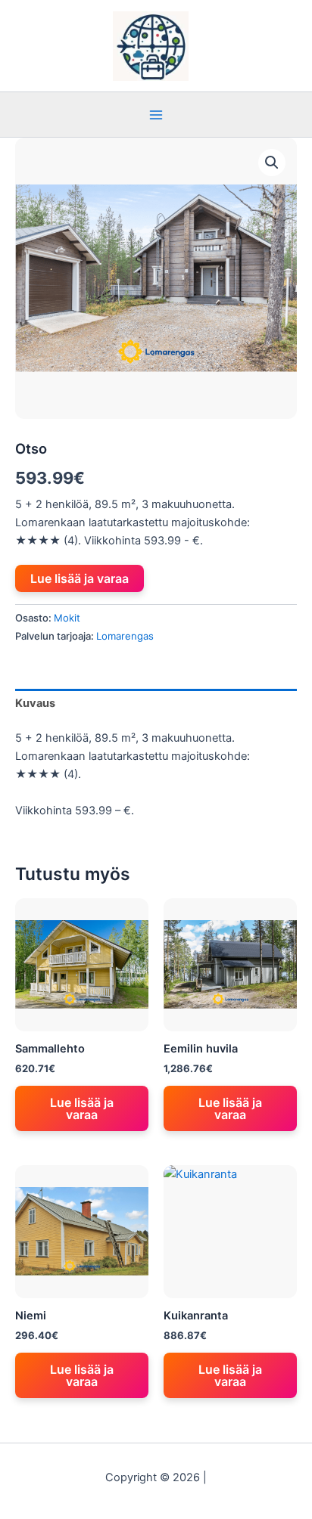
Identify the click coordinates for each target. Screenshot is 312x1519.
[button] (271, 162)
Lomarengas (125, 636)
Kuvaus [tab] (35, 703)
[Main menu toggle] (156, 114)
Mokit (67, 618)
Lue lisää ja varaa (79, 578)
